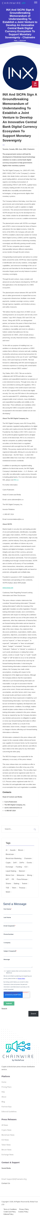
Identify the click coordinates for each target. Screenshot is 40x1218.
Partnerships (7, 1107)
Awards (12, 850)
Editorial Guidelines (9, 1111)
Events (29, 863)
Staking (16, 883)
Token (14, 888)
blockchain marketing (13, 858)
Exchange (9, 867)
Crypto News (6, 1130)
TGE (7, 888)
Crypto (8, 863)
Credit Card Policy (10, 1212)
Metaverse (20, 875)
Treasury (22, 888)
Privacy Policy (24, 1209)
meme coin (10, 875)
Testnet (24, 883)
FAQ (3, 1092)
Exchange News (8, 1154)
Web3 (8, 892)
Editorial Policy (8, 1214)
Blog (3, 1102)
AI (6, 850)
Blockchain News (8, 1135)
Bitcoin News (6, 1150)
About (4, 1097)
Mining (29, 875)
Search (4, 1009)
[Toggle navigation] (35, 2)
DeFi (15, 863)
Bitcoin (20, 850)
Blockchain (10, 854)
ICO (26, 867)
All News (5, 1125)
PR (13, 879)
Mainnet (22, 871)
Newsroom (23, 40)
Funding (19, 867)
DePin (21, 863)
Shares (8, 883)
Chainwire (28, 858)
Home (16, 40)
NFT (7, 879)
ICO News (5, 1140)
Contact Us (6, 1183)
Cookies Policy (23, 1212)
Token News (6, 1145)
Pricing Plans (6, 1087)
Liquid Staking (11, 871)
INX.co (15, 480)
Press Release (22, 879)
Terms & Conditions (10, 1209)
